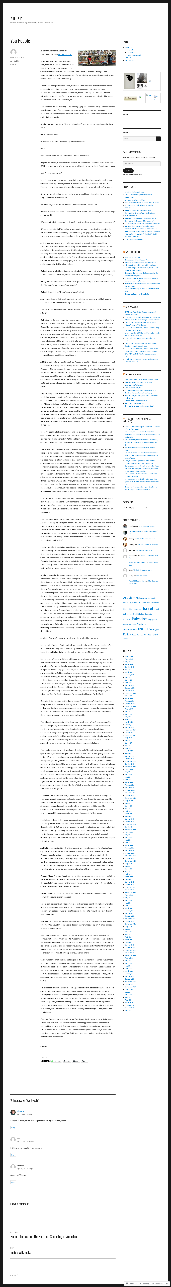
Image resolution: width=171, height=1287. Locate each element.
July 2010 (128, 961)
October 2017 (129, 732)
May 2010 (128, 966)
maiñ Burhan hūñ (131, 216)
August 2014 (129, 832)
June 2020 (128, 680)
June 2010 (128, 963)
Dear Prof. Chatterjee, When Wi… (148, 545)
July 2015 (128, 803)
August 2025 (129, 659)
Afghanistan (141, 598)
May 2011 (128, 934)
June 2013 (128, 869)
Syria (140, 624)
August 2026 (129, 656)
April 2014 (128, 843)
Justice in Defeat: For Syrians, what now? (138, 382)
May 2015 (128, 809)
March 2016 (129, 782)
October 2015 (129, 795)
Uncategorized (130, 629)
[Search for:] (139, 139)
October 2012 (129, 890)
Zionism (126, 638)
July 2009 (128, 992)
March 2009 (129, 1003)
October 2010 (129, 953)
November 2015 (130, 793)
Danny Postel (131, 52)
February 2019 (129, 701)
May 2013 (128, 871)
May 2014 (128, 840)
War (145, 634)
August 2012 (129, 895)
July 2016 (128, 772)
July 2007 (128, 1010)
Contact (128, 58)
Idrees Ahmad (131, 50)
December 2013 (130, 853)
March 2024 (129, 664)
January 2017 (129, 756)
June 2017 (128, 743)
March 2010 (129, 971)
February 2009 (129, 1005)
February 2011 (129, 942)
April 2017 (128, 748)
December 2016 (130, 759)
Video (134, 635)
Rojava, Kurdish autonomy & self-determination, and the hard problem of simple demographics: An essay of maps (142, 455)
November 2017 (130, 730)
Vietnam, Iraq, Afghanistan (134, 385)
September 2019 (130, 693)
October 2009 (129, 984)
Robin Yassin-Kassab (17, 57)
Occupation (149, 614)
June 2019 (128, 696)
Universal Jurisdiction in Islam (135, 200)
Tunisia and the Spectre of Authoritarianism (139, 226)
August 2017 (129, 738)
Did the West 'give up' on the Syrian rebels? (139, 406)
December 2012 (130, 885)
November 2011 (130, 919)
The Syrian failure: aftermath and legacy (138, 393)
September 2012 (130, 892)
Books (153, 598)
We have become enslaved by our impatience (140, 262)
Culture (125, 603)
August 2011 (129, 927)
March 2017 (129, 751)
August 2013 (129, 864)
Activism (129, 597)
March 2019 (129, 698)
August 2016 (129, 769)
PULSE (125, 114)
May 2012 (128, 903)
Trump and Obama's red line (134, 403)
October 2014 (129, 827)
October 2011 (129, 921)
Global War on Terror (150, 602)
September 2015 (130, 798)
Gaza (137, 602)
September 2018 (130, 706)
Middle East (140, 614)
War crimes (153, 634)
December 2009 (130, 979)
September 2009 (130, 987)
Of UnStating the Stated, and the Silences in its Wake (142, 224)
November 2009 (130, 982)
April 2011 (128, 937)
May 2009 (128, 997)
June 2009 (128, 995)
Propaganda (152, 619)
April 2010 (128, 968)
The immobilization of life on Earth (137, 294)
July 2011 (128, 929)
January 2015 (129, 819)
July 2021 (128, 677)
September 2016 (130, 767)
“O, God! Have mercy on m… (147, 539)
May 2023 (128, 670)
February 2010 (129, 974)
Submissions (129, 60)
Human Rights (129, 609)
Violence (140, 635)
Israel (148, 608)
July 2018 (128, 711)
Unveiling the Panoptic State (134, 192)
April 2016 (128, 780)
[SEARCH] (158, 138)
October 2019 (129, 691)
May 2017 (128, 746)
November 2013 (130, 856)
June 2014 (128, 837)
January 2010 (129, 976)
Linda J (20, 1111)
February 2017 (129, 753)
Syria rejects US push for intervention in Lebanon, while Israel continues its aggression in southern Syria (141, 442)
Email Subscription (132, 152)
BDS (149, 598)
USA (141, 629)
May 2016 (128, 777)
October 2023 (129, 667)
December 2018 (130, 704)
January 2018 (129, 727)
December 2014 (130, 822)
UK (145, 625)
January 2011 (129, 945)
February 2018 (129, 725)
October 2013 (129, 858)
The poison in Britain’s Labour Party (137, 260)
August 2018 (129, 709)
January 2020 (129, 685)
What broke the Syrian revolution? (136, 401)
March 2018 (129, 722)
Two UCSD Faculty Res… (137, 581)
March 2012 (129, 908)
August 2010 (129, 958)
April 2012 (128, 906)
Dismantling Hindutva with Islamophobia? (139, 221)
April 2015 (128, 811)
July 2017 (128, 740)
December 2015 (130, 790)
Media (133, 613)
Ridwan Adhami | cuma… (137, 562)
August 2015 (129, 801)
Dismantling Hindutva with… (145, 550)
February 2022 (129, 675)
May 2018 (128, 717)
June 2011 (128, 932)
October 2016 (129, 764)
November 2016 (130, 761)
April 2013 (128, 874)
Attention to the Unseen (133, 257)
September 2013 (130, 861)
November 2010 (130, 950)
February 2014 (129, 848)
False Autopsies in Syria (133, 388)
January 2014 (129, 850)
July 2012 (128, 898)
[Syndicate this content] (124, 251)
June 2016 (128, 774)
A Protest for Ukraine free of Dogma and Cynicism (141, 218)
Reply (13, 1128)
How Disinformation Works (134, 239)
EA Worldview (131, 306)
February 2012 (129, 911)
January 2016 (129, 788)
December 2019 (130, 688)
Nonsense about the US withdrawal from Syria (140, 390)
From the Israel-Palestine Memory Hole (138, 210)
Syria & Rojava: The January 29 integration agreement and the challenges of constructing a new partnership (142, 434)
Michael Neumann (133, 374)
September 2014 (130, 829)
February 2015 (129, 816)
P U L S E (16, 18)
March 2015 (129, 814)
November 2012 (130, 887)
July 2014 (128, 835)
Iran (136, 609)
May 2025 (128, 662)
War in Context (132, 251)
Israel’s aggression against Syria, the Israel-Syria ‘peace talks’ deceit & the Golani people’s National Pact (142, 481)
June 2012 (128, 900)
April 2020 (128, 683)
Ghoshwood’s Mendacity (147, 526)
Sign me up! (128, 171)
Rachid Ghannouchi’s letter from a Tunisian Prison (142, 203)
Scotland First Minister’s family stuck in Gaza (140, 213)
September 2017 (130, 735)
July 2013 (128, 866)
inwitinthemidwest (135, 531)
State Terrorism (129, 624)
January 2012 (129, 913)
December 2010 (130, 947)
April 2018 (128, 719)
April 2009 (128, 1000)
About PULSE (129, 47)
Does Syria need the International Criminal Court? (141, 380)
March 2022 (129, 672)
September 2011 (130, 924)
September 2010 (130, 955)
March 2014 (129, 845)
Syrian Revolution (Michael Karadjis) (137, 420)
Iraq (140, 609)
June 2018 (128, 714)
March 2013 (129, 877)
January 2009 (129, 1008)
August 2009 (129, 989)
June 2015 (128, 806)
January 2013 (129, 882)
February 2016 (129, 785)
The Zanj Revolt (141, 576)
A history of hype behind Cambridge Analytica (140, 265)
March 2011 (129, 940)
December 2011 (130, 916)
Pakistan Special (65, 54)
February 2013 (129, 879)
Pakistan (13, 64)
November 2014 (130, 824)
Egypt (131, 603)
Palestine (139, 618)
